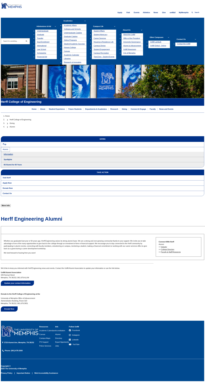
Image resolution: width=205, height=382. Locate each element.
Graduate (40, 34)
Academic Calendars (47, 330)
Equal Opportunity (62, 342)
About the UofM (129, 34)
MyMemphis (184, 12)
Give (164, 12)
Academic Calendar (71, 55)
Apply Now (7, 183)
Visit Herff (7, 178)
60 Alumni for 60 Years (13, 165)
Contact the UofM (183, 44)
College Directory (167, 249)
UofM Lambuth (155, 42)
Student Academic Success (74, 44)
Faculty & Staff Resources (171, 252)
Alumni (5, 149)
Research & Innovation (72, 62)
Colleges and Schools (72, 29)
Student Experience (57, 109)
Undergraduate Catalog (73, 33)
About (42, 109)
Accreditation (60, 330)
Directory (58, 338)
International (41, 46)
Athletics (146, 12)
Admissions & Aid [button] (44, 26)
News (156, 12)
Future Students (75, 109)
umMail (172, 12)
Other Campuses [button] (156, 37)
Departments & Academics (96, 109)
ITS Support (43, 342)
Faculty (153, 109)
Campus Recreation (101, 53)
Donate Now (8, 188)
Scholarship (41, 53)
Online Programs (70, 40)
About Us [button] (126, 30)
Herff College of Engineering (20, 120)
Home (34, 109)
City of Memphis (129, 53)
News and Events (166, 109)
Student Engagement (102, 49)
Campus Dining (99, 46)
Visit (128, 12)
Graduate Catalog (70, 36)
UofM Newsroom (129, 49)
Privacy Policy (6, 373)
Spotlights (8, 159)
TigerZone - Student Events (104, 57)
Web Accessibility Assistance (46, 373)
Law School (41, 49)
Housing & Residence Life (103, 42)
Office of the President (131, 38)
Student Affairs (99, 31)
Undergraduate (42, 31)
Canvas (67, 51)
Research (114, 109)
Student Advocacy (100, 34)
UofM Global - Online (158, 46)
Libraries (67, 58)
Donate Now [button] (9, 309)
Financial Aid (42, 57)
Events (136, 12)
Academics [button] (67, 21)
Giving (124, 109)
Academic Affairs (70, 25)
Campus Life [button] (98, 26)
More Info (6, 206)
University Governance (132, 42)
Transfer (40, 38)
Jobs (57, 346)
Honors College (70, 47)
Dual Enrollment (43, 42)
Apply (119, 12)
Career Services (100, 38)
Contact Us (7, 193)
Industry (164, 247)
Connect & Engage (138, 109)
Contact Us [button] (181, 39)
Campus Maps (44, 338)
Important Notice (23, 373)
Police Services (45, 346)
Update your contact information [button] (17, 283)
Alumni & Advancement (132, 46)
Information (8, 154)
